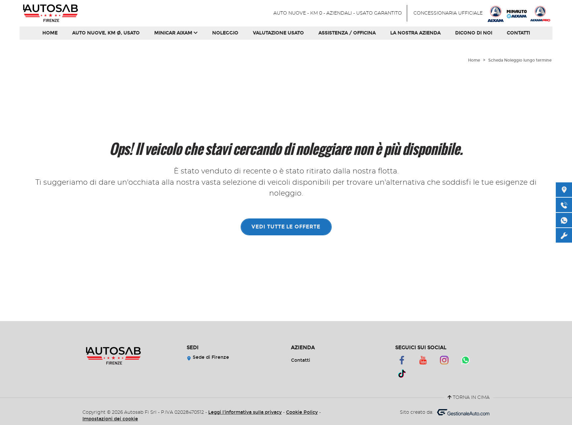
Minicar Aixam (174, 33)
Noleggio (225, 33)
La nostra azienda (415, 33)
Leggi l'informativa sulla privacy (245, 412)
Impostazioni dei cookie (110, 419)
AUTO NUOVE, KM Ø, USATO (106, 33)
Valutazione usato (278, 33)
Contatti (518, 33)
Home (50, 33)
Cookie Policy (302, 412)
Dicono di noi (473, 33)
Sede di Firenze (210, 357)
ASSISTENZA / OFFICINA (347, 33)
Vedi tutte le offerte (286, 227)
